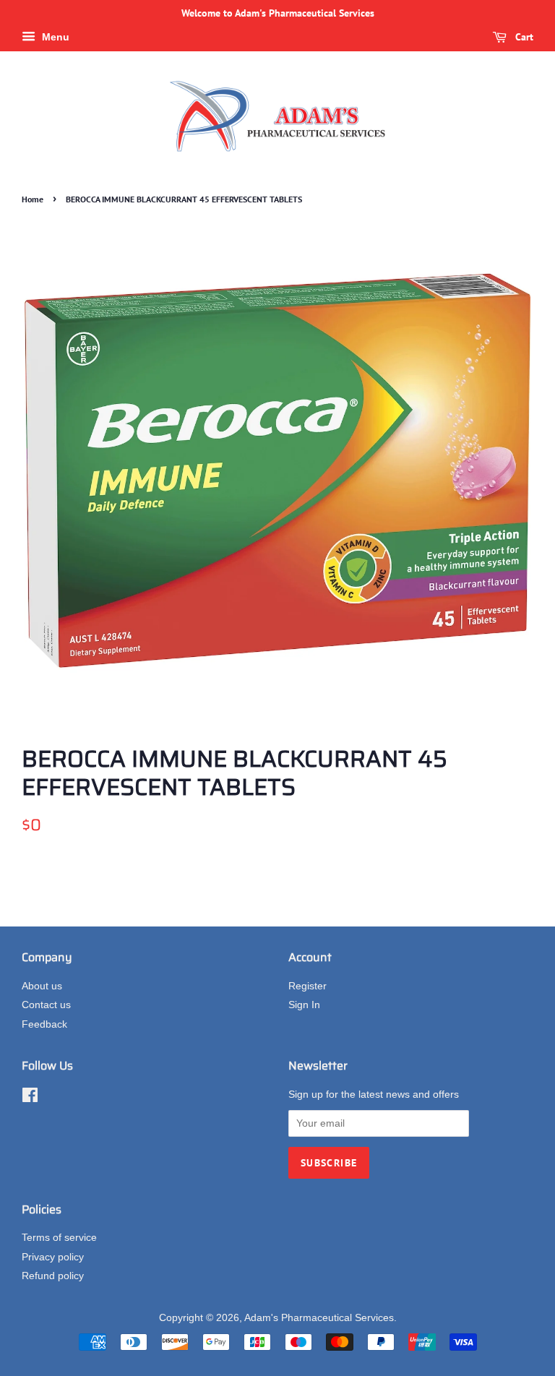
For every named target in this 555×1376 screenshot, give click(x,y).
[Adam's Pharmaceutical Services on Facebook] (30, 1098)
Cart (522, 36)
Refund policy (53, 1275)
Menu (54, 37)
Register (307, 986)
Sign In (304, 1004)
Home (32, 199)
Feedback (44, 1024)
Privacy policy (53, 1257)
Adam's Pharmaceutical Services (319, 1317)
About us (42, 986)
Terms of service (59, 1237)
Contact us (46, 1004)
